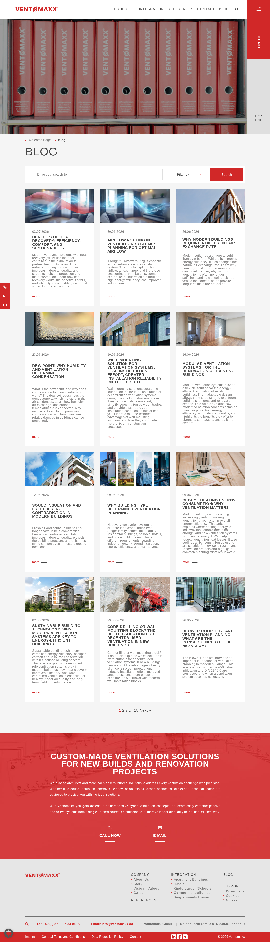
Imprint (30, 936)
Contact (206, 9)
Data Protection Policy (107, 936)
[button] (8, 933)
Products (124, 9)
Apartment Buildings (191, 879)
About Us (141, 879)
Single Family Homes (192, 897)
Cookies (233, 895)
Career (139, 892)
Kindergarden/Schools (192, 888)
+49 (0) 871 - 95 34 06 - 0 (61, 924)
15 (136, 710)
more (36, 296)
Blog (224, 9)
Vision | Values (146, 888)
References (180, 9)
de (257, 116)
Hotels (179, 884)
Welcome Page (39, 140)
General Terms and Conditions (63, 936)
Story (138, 884)
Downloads (235, 891)
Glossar (232, 900)
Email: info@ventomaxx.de (112, 924)
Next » (145, 710)
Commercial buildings (192, 892)
